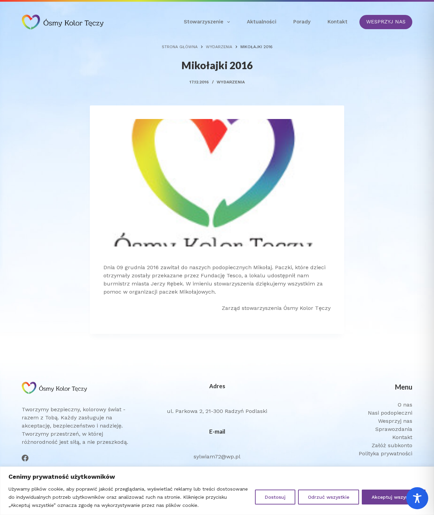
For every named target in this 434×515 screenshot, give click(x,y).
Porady (302, 22)
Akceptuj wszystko (394, 497)
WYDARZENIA (231, 82)
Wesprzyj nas (395, 421)
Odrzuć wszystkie (328, 497)
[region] (217, 491)
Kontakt (338, 22)
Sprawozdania (393, 429)
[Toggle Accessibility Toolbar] (417, 498)
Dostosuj (275, 497)
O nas (405, 404)
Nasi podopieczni (390, 413)
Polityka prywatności (385, 453)
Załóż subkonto (392, 445)
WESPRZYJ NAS (386, 22)
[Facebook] (25, 458)
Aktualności (261, 22)
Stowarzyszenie (203, 22)
